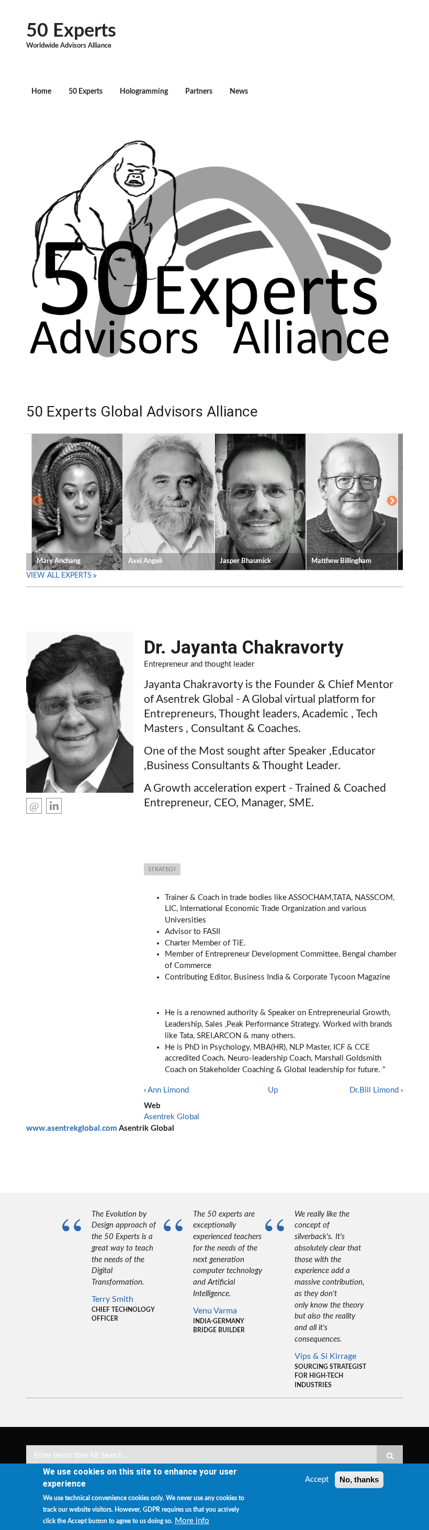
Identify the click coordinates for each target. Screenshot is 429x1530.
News (239, 91)
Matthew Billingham (341, 561)
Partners (198, 91)
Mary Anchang (59, 561)
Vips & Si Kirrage (325, 1356)
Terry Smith (112, 1299)
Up (273, 1090)
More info (192, 1521)
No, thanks (359, 1479)
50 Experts (71, 30)
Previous (37, 501)
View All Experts (59, 575)
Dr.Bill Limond (376, 1090)
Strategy (162, 869)
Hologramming (144, 91)
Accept (317, 1479)
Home (41, 91)
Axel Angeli (145, 561)
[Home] (210, 248)
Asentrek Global (171, 1117)
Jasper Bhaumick (245, 561)
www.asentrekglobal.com (71, 1128)
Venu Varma (215, 1311)
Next (392, 501)
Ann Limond (166, 1090)
